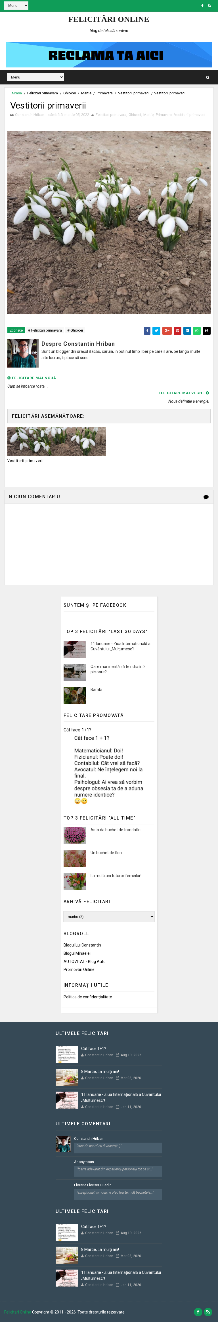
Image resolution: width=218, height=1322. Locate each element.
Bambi (96, 689)
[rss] (209, 5)
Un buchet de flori (106, 852)
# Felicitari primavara (45, 330)
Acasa (16, 93)
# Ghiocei (75, 330)
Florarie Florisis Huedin (93, 1185)
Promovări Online (79, 969)
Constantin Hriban (88, 1138)
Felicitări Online (108, 19)
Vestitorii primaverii (133, 93)
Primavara (105, 93)
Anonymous (84, 1162)
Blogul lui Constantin (82, 945)
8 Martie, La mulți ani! (100, 1071)
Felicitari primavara (42, 93)
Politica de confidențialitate (88, 997)
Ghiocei (69, 93)
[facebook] (202, 5)
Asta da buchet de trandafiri (116, 829)
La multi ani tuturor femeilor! (116, 875)
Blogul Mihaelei (77, 953)
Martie (86, 93)
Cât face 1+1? (77, 730)
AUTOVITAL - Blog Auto (85, 961)
